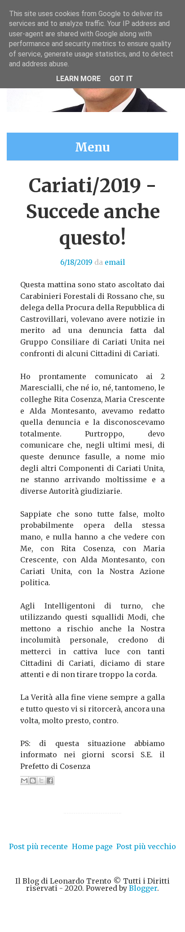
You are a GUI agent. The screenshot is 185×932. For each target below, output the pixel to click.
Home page (92, 846)
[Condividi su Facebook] (49, 780)
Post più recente (38, 846)
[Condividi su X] (41, 780)
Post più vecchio (146, 846)
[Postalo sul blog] (32, 780)
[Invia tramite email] (24, 780)
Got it (121, 78)
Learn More (78, 78)
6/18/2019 (76, 262)
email (115, 262)
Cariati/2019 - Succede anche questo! (93, 212)
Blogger (143, 888)
